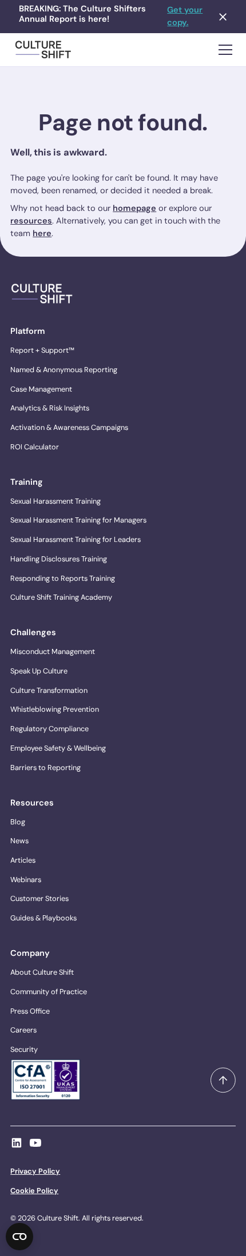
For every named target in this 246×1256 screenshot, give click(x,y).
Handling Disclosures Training (58, 559)
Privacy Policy (35, 1171)
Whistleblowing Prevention (54, 709)
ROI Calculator (34, 447)
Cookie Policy (34, 1190)
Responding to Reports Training (62, 578)
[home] (44, 50)
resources (31, 221)
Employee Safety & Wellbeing (58, 748)
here (42, 233)
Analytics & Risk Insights (49, 408)
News (19, 841)
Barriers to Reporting (45, 767)
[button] (223, 49)
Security (24, 1049)
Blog (17, 822)
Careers (23, 1030)
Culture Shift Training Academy (61, 597)
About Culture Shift (42, 972)
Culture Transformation (49, 690)
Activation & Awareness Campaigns (69, 427)
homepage (134, 208)
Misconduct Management (52, 651)
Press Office (30, 1011)
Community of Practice (48, 991)
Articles (22, 860)
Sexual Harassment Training (55, 501)
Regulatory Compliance (49, 728)
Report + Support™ (42, 350)
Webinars (25, 879)
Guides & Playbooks (43, 918)
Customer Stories (39, 898)
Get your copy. (185, 16)
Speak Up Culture (39, 671)
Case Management (41, 389)
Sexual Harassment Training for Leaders (75, 539)
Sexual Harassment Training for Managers (78, 520)
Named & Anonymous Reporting (63, 369)
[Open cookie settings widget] (19, 1236)
